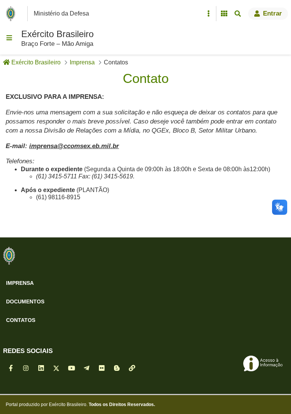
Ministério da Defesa (61, 13)
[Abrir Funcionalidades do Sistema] (224, 14)
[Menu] (9, 38)
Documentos (25, 301)
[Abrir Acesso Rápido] (208, 14)
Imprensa (20, 283)
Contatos (20, 320)
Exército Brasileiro (57, 34)
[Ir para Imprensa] (9, 255)
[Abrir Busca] (237, 13)
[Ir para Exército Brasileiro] (12, 13)
